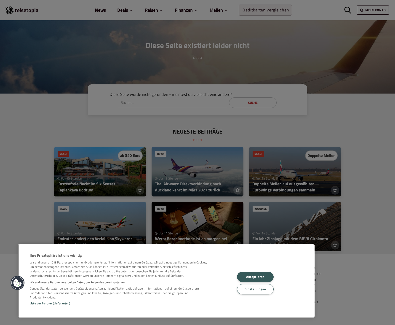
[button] (17, 283)
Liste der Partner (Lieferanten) (50, 303)
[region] (166, 281)
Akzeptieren (255, 276)
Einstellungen (255, 289)
